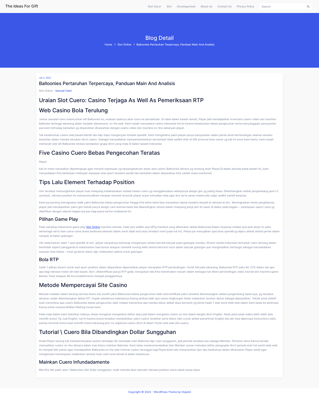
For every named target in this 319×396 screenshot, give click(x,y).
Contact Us (224, 6)
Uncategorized (186, 6)
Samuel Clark (63, 90)
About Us (206, 6)
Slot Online (124, 44)
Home (108, 44)
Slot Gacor (154, 6)
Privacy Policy (245, 6)
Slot (169, 6)
